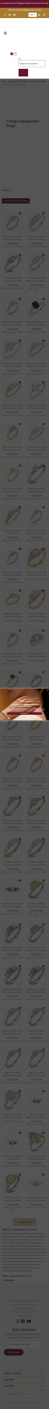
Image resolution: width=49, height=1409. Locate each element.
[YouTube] (14, 14)
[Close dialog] (47, 690)
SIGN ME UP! (24, 713)
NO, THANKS (24, 717)
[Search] (23, 73)
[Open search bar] (20, 59)
